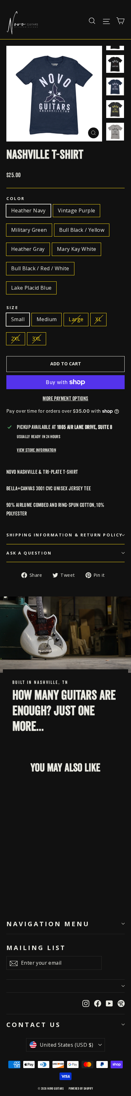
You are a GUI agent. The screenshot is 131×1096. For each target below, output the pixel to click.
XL (98, 319)
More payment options (65, 398)
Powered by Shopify (81, 1088)
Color (15, 198)
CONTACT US (33, 1024)
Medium (47, 319)
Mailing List (36, 947)
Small (17, 319)
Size (12, 307)
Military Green (29, 229)
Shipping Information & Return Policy (64, 535)
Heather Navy (28, 210)
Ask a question (29, 553)
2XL (15, 338)
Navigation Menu (48, 923)
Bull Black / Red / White (40, 268)
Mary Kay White (76, 248)
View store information (36, 450)
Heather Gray (28, 248)
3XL (36, 338)
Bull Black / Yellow (82, 229)
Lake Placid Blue (31, 287)
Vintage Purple (76, 210)
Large (76, 319)
